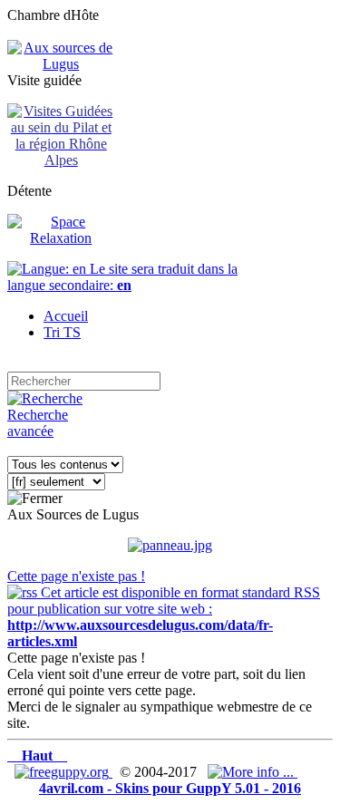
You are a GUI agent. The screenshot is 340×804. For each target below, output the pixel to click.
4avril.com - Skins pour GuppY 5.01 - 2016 (170, 788)
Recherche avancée (37, 423)
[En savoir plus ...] (252, 772)
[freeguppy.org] (63, 772)
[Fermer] (35, 498)
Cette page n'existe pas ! (76, 576)
